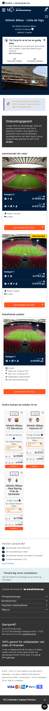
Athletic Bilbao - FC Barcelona (13, 427)
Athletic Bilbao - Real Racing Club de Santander (14, 490)
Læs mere (10, 657)
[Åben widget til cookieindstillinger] (44, 705)
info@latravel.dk (29, 634)
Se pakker (13, 466)
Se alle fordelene (8, 563)
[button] (3, 10)
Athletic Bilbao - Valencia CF (35, 427)
